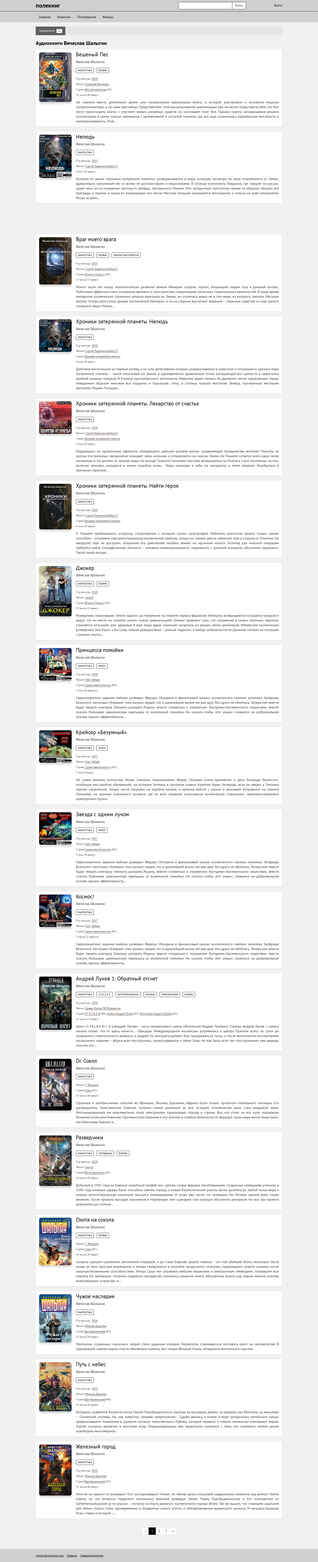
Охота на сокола (95, 1219)
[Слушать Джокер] (55, 590)
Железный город (96, 1446)
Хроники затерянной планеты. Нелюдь (122, 321)
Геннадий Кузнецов (97, 84)
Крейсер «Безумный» (101, 732)
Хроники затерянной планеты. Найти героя (127, 485)
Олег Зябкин (92, 679)
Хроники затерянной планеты (102, 356)
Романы (150, 994)
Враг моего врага (96, 239)
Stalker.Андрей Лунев (120, 1013)
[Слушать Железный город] (55, 1469)
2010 (95, 1002)
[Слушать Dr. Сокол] (55, 1084)
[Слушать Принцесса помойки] (55, 664)
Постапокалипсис (128, 994)
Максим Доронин (95, 1326)
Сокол (88, 1090)
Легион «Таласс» (94, 274)
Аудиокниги (50, 31)
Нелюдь (85, 136)
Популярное (86, 17)
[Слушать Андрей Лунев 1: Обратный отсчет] (55, 1002)
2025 (95, 160)
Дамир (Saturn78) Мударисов (102, 1008)
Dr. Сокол (86, 1060)
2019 (95, 345)
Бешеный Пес (92, 54)
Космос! (85, 896)
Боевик (102, 70)
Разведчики (89, 1137)
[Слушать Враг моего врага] (55, 260)
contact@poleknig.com (50, 1555)
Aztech (89, 597)
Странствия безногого (97, 685)
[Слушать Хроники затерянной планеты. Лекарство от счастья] (55, 417)
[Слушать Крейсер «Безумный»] (55, 746)
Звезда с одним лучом (102, 814)
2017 (95, 756)
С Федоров (91, 1084)
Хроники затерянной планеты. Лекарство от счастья (137, 403)
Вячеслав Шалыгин (90, 62)
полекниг (48, 5)
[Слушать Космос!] (55, 910)
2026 (95, 78)
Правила (72, 1555)
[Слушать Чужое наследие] (55, 1318)
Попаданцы (105, 1153)
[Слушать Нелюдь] (55, 156)
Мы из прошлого (94, 1172)
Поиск (239, 5)
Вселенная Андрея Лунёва (156, 1013)
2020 (95, 592)
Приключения (169, 994)
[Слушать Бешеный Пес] (55, 77)
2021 (95, 263)
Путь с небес (91, 1364)
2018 (95, 674)
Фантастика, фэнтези (126, 255)
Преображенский (94, 1331)
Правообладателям (91, 1555)
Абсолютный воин (95, 89)
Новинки (64, 17)
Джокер (85, 567)
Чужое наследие (95, 1296)
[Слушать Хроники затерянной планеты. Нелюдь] (55, 335)
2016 (95, 1320)
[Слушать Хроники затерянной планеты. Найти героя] (55, 506)
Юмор (102, 665)
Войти (278, 5)
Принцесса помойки (100, 650)
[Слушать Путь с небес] (55, 1386)
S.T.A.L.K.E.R (92, 1013)
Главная (45, 17)
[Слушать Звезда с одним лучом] (55, 828)
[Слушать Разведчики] (55, 1160)
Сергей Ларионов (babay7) (101, 166)
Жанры (108, 17)
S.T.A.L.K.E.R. (104, 994)
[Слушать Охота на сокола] (55, 1241)
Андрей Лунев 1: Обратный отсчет (117, 978)
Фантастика (85, 70)
